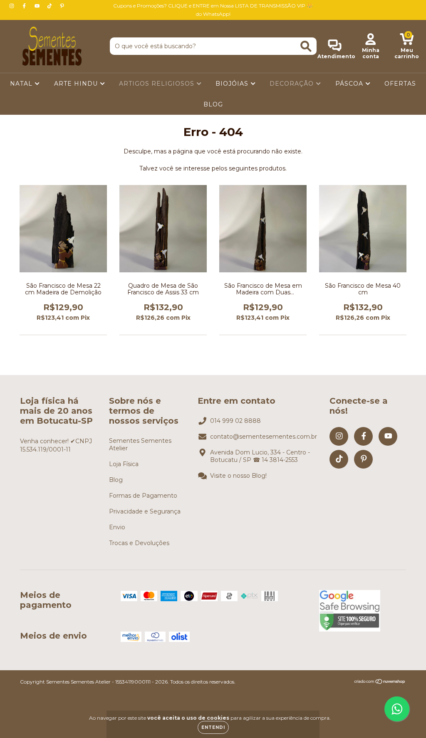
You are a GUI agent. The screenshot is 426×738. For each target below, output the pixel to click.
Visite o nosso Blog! (238, 475)
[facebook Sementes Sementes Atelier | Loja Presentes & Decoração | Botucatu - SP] (25, 6)
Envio (117, 527)
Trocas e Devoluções (139, 543)
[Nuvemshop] (380, 682)
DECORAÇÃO (293, 83)
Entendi (213, 727)
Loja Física (124, 464)
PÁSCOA (350, 83)
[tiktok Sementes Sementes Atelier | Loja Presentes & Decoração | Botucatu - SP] (50, 6)
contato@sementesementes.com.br (263, 436)
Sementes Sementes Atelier (140, 444)
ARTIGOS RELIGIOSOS (157, 83)
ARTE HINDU (77, 83)
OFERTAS (400, 83)
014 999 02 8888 (235, 421)
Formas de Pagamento (143, 495)
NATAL (22, 83)
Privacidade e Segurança (145, 511)
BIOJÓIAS (232, 83)
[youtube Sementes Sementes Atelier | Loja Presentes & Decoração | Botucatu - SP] (38, 6)
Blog (116, 480)
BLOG (213, 104)
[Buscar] (306, 46)
